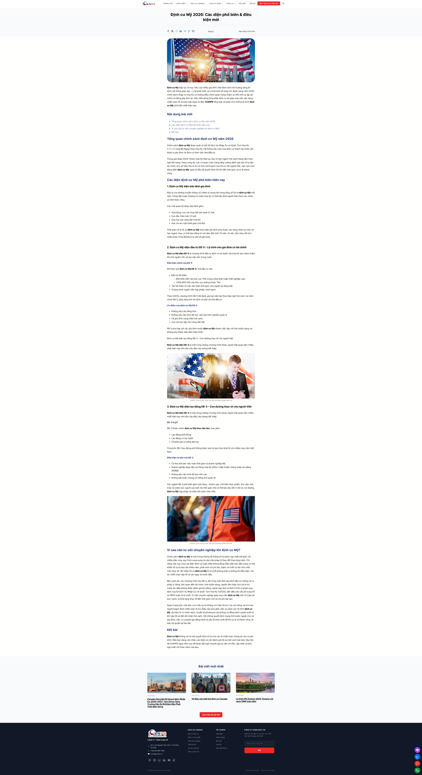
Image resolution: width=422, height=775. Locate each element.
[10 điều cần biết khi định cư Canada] (211, 674)
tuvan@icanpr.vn (156, 754)
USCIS (171, 149)
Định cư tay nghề (194, 737)
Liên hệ (218, 744)
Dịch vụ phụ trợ (193, 751)
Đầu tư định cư (193, 734)
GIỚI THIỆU (180, 3)
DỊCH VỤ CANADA (197, 3)
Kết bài (174, 132)
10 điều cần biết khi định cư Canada (209, 699)
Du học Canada (193, 748)
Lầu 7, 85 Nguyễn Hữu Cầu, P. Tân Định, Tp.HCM (164, 746)
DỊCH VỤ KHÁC (215, 3)
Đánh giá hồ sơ (221, 748)
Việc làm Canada (194, 741)
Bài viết (218, 741)
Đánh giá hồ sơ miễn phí (269, 3)
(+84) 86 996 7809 (157, 751)
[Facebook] (150, 760)
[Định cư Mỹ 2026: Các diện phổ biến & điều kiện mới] (211, 40)
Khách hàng (220, 737)
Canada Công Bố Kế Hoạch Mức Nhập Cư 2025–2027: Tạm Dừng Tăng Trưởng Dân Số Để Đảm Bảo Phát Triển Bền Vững (166, 703)
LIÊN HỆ (252, 3)
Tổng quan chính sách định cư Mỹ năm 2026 (193, 121)
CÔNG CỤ (230, 3)
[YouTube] (169, 760)
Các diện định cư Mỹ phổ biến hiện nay (190, 125)
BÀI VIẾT (242, 3)
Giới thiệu (219, 734)
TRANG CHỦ (168, 3)
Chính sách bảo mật (252, 770)
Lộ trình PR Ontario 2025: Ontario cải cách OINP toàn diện (254, 700)
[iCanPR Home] (152, 3)
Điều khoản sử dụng (267, 770)
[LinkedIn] (164, 760)
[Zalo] (159, 760)
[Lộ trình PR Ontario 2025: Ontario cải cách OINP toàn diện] (255, 674)
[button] (168, 31)
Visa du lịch (192, 744)
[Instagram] (154, 760)
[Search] (283, 3)
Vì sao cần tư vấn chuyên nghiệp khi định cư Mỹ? (195, 128)
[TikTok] (174, 760)
